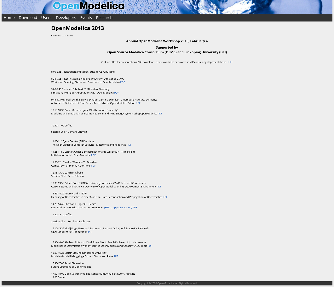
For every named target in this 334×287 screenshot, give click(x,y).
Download (28, 17)
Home (9, 17)
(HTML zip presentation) (118, 207)
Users (46, 17)
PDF (122, 82)
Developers (66, 17)
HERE (230, 62)
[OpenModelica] (88, 12)
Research (104, 17)
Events (86, 17)
